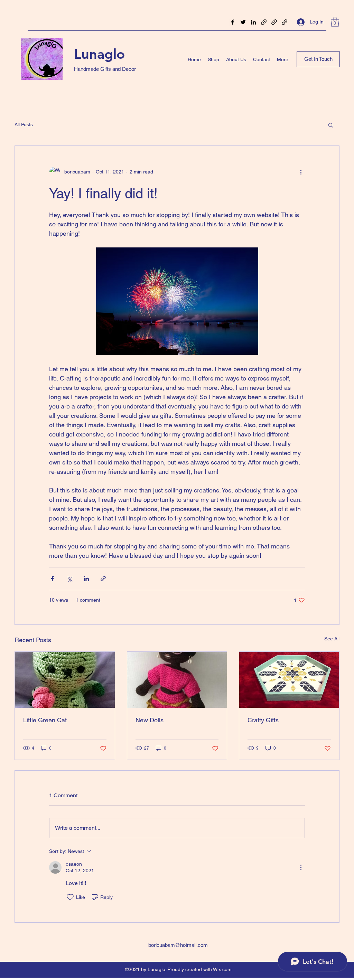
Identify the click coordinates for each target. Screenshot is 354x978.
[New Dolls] (177, 680)
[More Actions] (301, 867)
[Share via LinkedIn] (86, 578)
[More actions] (301, 172)
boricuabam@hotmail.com (178, 945)
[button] (335, 22)
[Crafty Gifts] (289, 680)
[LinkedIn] (253, 22)
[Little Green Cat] (65, 680)
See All (331, 638)
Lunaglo (99, 54)
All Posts (24, 124)
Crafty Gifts (263, 720)
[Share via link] (103, 578)
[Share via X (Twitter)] (69, 578)
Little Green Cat (45, 720)
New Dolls (150, 720)
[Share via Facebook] (52, 578)
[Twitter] (243, 22)
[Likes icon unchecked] (70, 897)
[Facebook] (232, 22)
